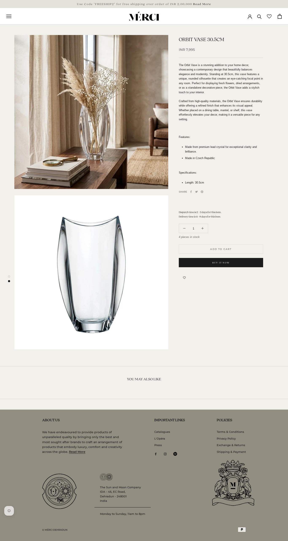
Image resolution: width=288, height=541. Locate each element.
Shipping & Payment (231, 451)
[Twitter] (196, 191)
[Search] (259, 16)
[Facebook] (191, 191)
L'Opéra (159, 438)
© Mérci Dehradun (54, 529)
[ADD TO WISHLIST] (184, 278)
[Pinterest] (202, 191)
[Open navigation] (8, 16)
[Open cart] (280, 16)
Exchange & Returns (231, 445)
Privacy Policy (226, 438)
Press (158, 445)
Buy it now (221, 262)
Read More (202, 4)
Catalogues (162, 431)
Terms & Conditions (230, 431)
